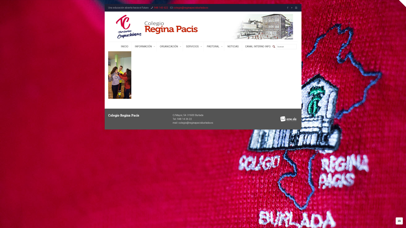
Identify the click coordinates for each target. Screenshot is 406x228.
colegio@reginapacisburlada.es (191, 7)
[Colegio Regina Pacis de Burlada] (203, 27)
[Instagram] (296, 7)
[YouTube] (292, 7)
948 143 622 (161, 7)
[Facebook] (287, 7)
